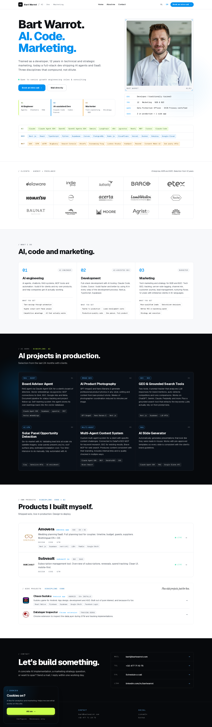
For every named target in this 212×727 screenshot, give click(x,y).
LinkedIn (142, 714)
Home (100, 4)
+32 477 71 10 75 (87, 718)
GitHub (141, 718)
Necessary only (37, 719)
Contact (122, 4)
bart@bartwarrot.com (88, 714)
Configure (22, 719)
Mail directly (57, 87)
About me (111, 4)
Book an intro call (182, 4)
